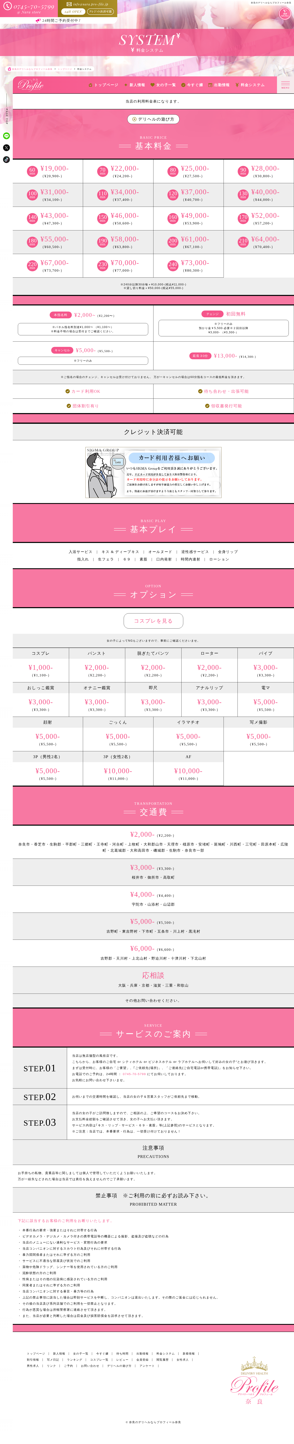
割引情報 (33, 1359)
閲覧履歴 (163, 1359)
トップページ (36, 1353)
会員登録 (142, 1359)
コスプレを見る (153, 621)
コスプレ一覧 (99, 1359)
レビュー (122, 1359)
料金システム (166, 1353)
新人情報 (59, 1353)
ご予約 (68, 1365)
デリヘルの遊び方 (156, 119)
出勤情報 (142, 1353)
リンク (51, 1365)
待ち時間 (122, 1353)
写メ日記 (53, 1359)
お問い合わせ (90, 1365)
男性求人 (33, 1365)
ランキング (74, 1359)
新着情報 (189, 1353)
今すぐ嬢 (102, 1353)
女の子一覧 (80, 1353)
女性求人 (183, 1359)
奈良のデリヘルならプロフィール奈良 (155, 1422)
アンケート (147, 1365)
